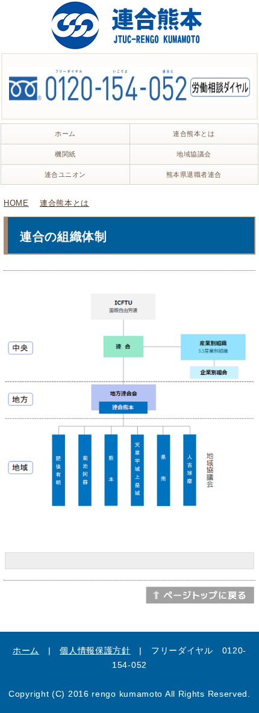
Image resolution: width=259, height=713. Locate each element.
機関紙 (65, 154)
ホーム (65, 133)
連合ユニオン (65, 174)
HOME (16, 203)
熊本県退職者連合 (194, 174)
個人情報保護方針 (95, 650)
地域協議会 (193, 154)
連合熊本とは (193, 133)
